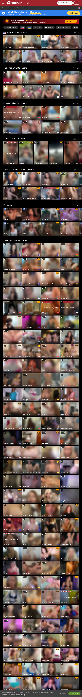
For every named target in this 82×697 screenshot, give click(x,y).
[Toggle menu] (3, 3)
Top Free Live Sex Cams (15, 68)
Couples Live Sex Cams (15, 103)
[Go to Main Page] (15, 3)
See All (76, 33)
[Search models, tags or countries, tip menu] (79, 8)
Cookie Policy (20, 695)
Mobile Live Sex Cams (14, 138)
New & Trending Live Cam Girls (18, 169)
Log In (77, 3)
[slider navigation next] (78, 49)
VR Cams (7, 205)
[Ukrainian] (29, 27)
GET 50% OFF (70, 21)
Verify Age (74, 13)
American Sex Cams (17, 32)
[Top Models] (27, 3)
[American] (23, 27)
